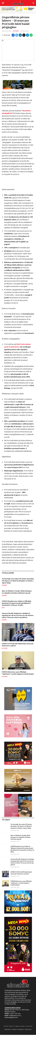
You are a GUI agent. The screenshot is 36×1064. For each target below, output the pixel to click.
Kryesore (16, 31)
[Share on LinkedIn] (20, 35)
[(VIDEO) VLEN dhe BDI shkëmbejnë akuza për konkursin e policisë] (18, 632)
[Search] (33, 3)
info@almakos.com (14, 1015)
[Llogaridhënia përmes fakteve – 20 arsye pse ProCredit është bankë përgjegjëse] (18, 50)
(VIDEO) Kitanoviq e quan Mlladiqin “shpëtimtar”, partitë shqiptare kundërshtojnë (18, 673)
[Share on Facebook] (13, 35)
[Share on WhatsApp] (31, 35)
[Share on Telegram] (27, 35)
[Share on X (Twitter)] (16, 35)
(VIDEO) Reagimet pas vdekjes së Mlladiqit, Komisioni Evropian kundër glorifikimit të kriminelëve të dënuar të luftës (16, 603)
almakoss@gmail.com (11, 1017)
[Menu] (3, 3)
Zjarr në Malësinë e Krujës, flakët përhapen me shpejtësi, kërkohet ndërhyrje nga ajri (17, 592)
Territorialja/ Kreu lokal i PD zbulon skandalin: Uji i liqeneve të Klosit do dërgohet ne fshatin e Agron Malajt (18, 581)
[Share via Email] (23, 35)
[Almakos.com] (18, 3)
